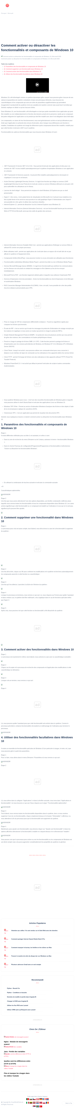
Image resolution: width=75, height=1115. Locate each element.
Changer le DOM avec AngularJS (17, 1001)
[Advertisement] (37, 29)
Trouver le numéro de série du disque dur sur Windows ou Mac (31, 956)
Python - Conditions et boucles (17, 992)
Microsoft (10, 13)
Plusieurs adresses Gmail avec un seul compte (26, 964)
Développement (8, 1037)
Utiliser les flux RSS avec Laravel (17, 1005)
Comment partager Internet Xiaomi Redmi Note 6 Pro (28, 939)
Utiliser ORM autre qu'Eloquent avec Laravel (21, 1010)
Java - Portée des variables (14, 1052)
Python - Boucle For (13, 988)
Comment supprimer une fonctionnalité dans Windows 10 (23, 69)
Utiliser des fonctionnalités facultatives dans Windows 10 (23, 74)
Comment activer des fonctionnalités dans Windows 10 (22, 71)
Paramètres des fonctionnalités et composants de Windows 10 (25, 66)
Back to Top (69, 1103)
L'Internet (6, 1054)
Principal (3, 13)
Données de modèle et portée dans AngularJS (21, 997)
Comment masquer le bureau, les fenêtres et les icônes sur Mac (31, 947)
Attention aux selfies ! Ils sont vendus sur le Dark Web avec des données (34, 930)
